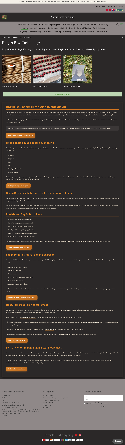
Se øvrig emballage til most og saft (18, 186)
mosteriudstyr (49, 329)
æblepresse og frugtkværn (28, 317)
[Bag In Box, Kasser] (16, 69)
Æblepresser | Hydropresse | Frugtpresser (55, 398)
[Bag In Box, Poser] (47, 69)
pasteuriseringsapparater (91, 322)
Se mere (45, 407)
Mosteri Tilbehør (48, 402)
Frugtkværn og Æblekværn (51, 400)
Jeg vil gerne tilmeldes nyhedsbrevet (98, 403)
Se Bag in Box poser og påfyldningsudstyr (20, 135)
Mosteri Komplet (48, 395)
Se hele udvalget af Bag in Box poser (19, 247)
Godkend (103, 406)
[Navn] (103, 396)
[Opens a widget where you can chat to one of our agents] (117, 441)
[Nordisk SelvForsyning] (8, 17)
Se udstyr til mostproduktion (16, 340)
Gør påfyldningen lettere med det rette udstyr (21, 297)
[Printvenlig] (122, 37)
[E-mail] (103, 399)
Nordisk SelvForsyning (62, 17)
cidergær (65, 334)
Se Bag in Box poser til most (16, 369)
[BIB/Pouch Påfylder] (77, 69)
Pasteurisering (47, 405)
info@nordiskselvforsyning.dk (15, 405)
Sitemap (4, 415)
